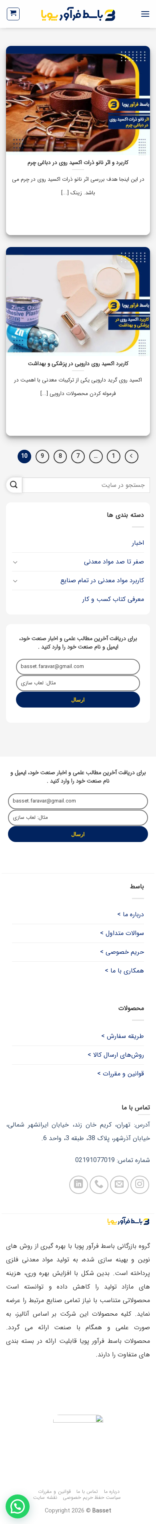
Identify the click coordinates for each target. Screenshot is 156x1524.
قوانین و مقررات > (120, 1074)
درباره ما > (130, 914)
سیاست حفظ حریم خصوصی (92, 1497)
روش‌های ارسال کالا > (116, 1055)
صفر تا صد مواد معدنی (114, 562)
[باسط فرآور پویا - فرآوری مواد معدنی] (78, 14)
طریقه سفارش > (122, 1036)
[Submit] (14, 485)
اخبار (138, 543)
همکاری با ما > (124, 971)
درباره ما (112, 1491)
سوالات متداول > (122, 933)
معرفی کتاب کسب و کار (113, 599)
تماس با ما (87, 1491)
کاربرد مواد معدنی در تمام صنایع (102, 580)
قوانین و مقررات (54, 1491)
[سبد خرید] (13, 14)
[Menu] (145, 14)
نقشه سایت (45, 1497)
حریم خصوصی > (122, 952)
